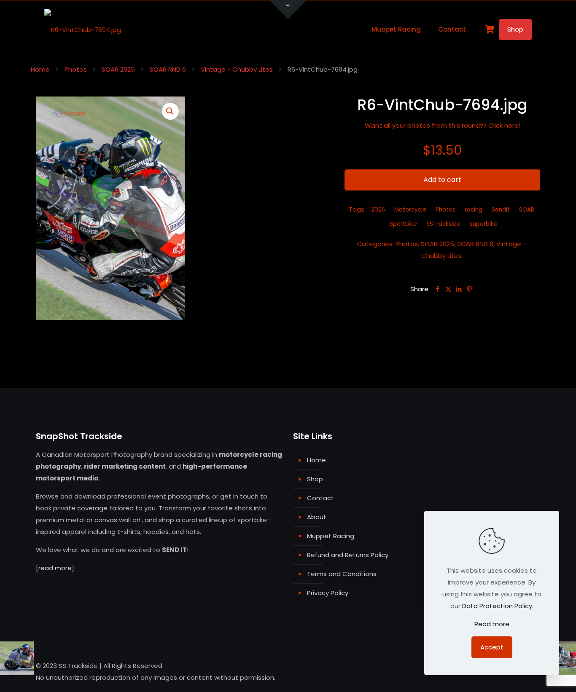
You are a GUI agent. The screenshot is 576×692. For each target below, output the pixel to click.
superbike (484, 224)
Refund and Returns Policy (347, 554)
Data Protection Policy (497, 605)
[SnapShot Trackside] (82, 29)
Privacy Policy (327, 592)
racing (473, 210)
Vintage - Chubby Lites (237, 69)
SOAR (526, 210)
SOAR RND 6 (168, 69)
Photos (76, 69)
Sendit (501, 210)
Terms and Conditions (342, 573)
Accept (491, 647)
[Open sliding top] (288, 9)
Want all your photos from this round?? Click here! (442, 125)
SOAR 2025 (118, 69)
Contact (320, 498)
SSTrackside (443, 224)
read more (55, 567)
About (316, 516)
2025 (378, 210)
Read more (491, 624)
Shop (515, 29)
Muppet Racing (330, 535)
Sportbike (403, 224)
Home (40, 69)
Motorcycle (410, 210)
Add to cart (442, 180)
